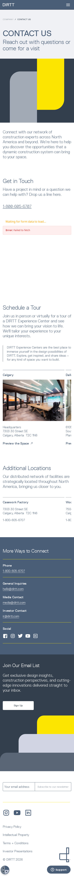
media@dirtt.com (14, 602)
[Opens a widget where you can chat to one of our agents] (59, 870)
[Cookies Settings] (5, 870)
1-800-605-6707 (17, 206)
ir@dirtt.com (11, 616)
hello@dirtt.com (13, 589)
